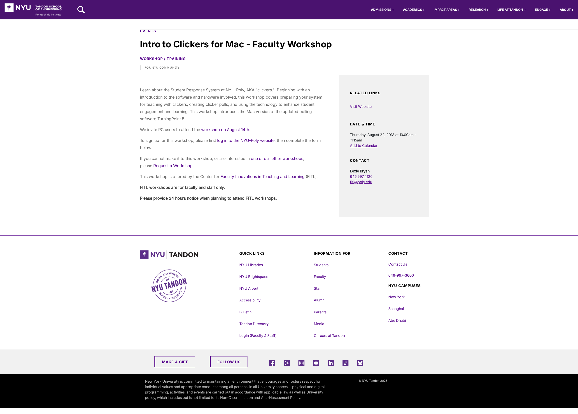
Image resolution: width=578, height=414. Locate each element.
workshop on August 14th (225, 129)
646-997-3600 (401, 275)
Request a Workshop (173, 165)
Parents (320, 312)
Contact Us (397, 264)
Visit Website (361, 106)
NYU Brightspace (253, 276)
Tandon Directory (254, 323)
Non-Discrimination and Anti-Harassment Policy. (260, 397)
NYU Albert (248, 288)
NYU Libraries (251, 265)
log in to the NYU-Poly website (246, 140)
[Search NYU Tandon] (81, 10)
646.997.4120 (361, 176)
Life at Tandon (511, 10)
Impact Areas (447, 10)
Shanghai (396, 308)
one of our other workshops (277, 158)
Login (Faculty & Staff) (258, 335)
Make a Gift (175, 362)
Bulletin (245, 312)
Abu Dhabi (397, 320)
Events (148, 31)
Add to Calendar (364, 145)
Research (478, 10)
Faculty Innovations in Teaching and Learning (263, 176)
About (566, 10)
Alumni (319, 300)
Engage (543, 10)
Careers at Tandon (329, 335)
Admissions (382, 10)
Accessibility (250, 300)
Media (319, 323)
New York (396, 297)
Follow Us (228, 362)
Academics (414, 10)
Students (321, 265)
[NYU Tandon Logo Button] (188, 254)
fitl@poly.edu (361, 182)
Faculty (320, 276)
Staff (318, 288)
